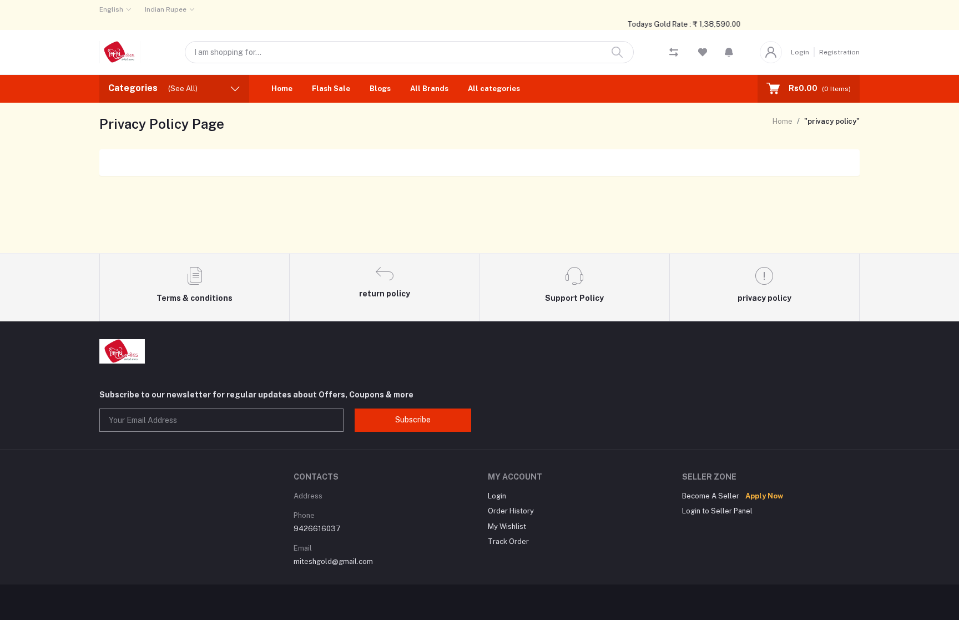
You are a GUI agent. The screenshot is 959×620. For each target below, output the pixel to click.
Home (281, 88)
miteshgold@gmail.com (333, 561)
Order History (511, 511)
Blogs (380, 88)
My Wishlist (507, 526)
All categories (494, 88)
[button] (729, 52)
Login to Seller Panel (717, 511)
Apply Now (764, 496)
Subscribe (413, 419)
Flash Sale (331, 88)
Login (800, 52)
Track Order (508, 541)
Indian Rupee (165, 9)
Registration (839, 52)
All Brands (429, 88)
